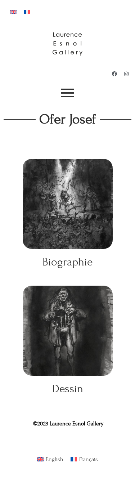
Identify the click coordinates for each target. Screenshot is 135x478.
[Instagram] (126, 74)
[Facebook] (114, 74)
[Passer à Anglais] (13, 11)
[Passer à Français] (27, 11)
